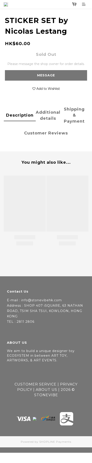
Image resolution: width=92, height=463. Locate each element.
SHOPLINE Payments (55, 441)
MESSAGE (46, 75)
